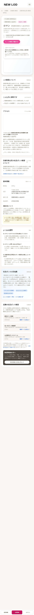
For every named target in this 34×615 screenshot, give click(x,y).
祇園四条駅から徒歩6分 (10, 22)
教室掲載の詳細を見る (16, 362)
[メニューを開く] (29, 4)
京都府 (6, 10)
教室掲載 (6, 612)
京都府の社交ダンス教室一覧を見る (13, 174)
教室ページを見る (24, 320)
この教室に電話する (12, 42)
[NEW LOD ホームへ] (11, 4)
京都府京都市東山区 (11, 19)
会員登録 (17, 612)
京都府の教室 (14, 10)
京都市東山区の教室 (25, 10)
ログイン (28, 612)
